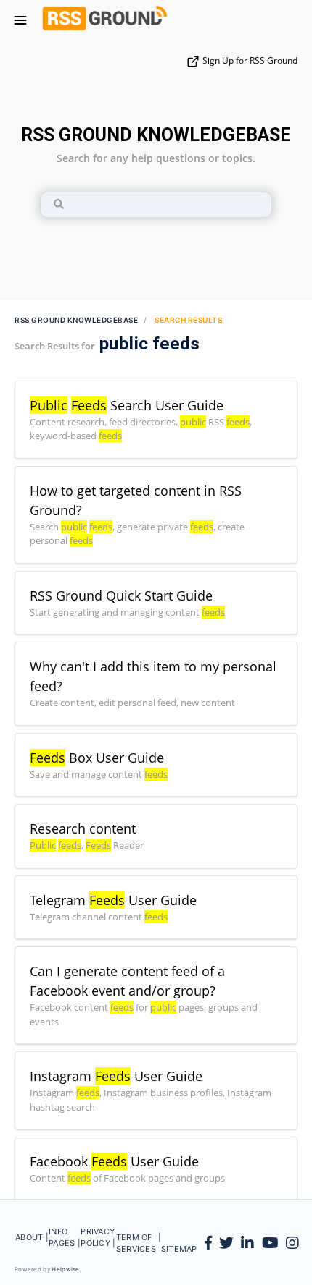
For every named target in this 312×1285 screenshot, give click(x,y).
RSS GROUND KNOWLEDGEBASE (156, 134)
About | (32, 1243)
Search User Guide (126, 405)
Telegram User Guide (113, 900)
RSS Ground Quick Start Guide (121, 595)
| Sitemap (177, 1243)
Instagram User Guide (116, 1076)
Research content (83, 828)
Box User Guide (97, 757)
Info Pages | (65, 1243)
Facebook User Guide (114, 1161)
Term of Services (137, 1243)
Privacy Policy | (98, 1243)
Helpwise (65, 1269)
